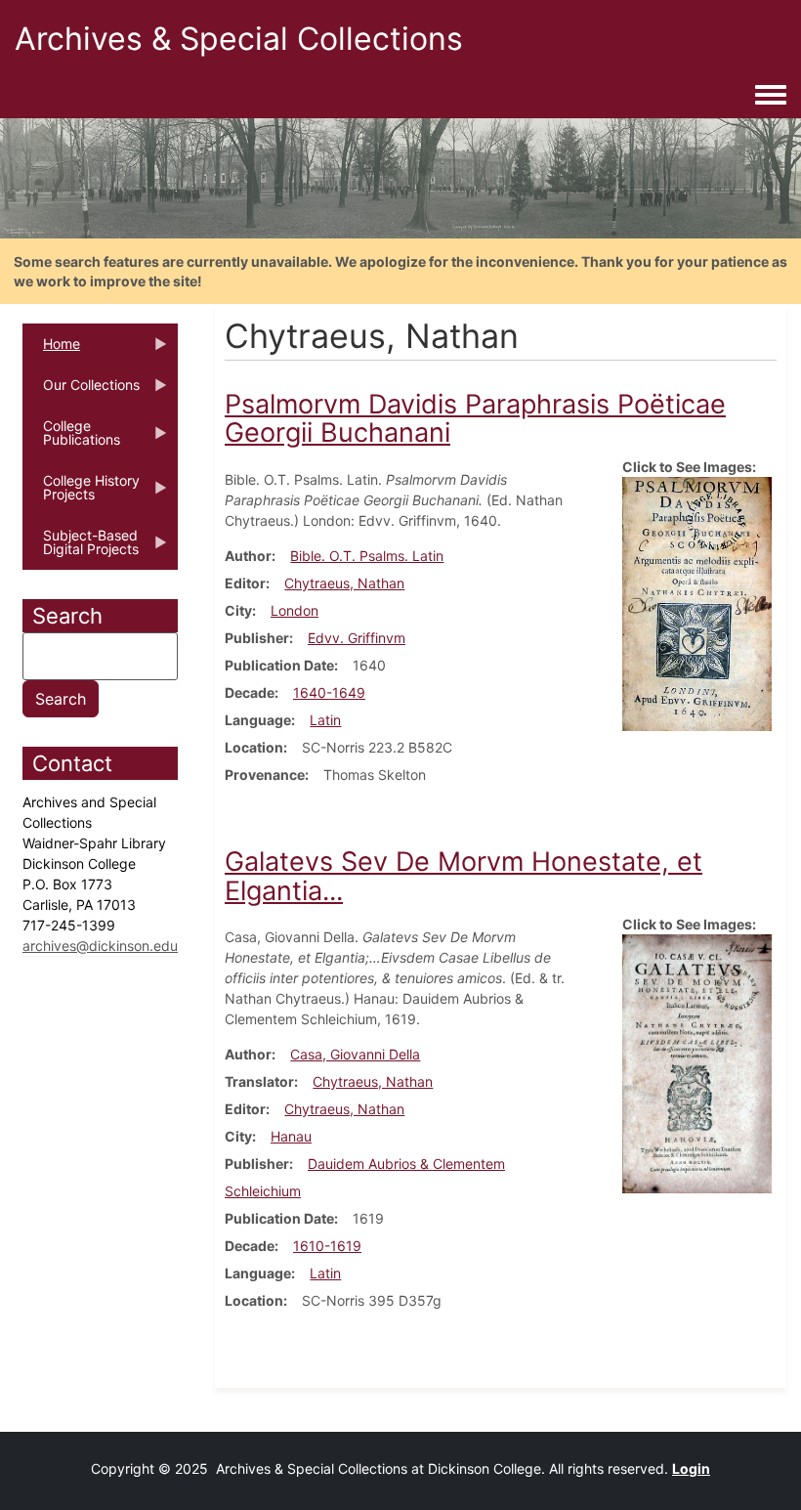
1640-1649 (329, 692)
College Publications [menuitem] (71, 438)
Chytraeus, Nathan (344, 583)
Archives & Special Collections (239, 39)
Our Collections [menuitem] (81, 391)
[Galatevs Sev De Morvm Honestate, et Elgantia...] (697, 1062)
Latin (325, 720)
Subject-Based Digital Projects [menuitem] (80, 548)
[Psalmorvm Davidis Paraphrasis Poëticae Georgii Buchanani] (697, 602)
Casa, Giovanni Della (355, 1054)
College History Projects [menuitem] (81, 493)
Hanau (291, 1136)
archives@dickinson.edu (100, 945)
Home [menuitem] (51, 350)
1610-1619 (327, 1245)
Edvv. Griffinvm (356, 637)
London (294, 610)
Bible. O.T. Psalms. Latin (366, 555)
